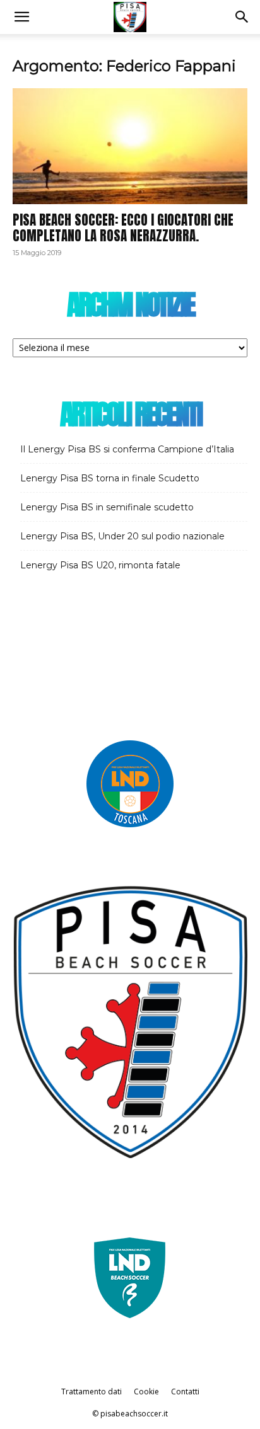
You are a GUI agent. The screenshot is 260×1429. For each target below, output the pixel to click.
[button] (21, 17)
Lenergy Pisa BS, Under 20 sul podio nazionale (122, 536)
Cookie (146, 1391)
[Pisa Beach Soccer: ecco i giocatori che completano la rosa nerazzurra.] (130, 146)
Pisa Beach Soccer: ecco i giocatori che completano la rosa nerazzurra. (123, 228)
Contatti (185, 1391)
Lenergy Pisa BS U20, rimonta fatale (100, 565)
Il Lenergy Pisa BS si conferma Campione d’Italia (127, 449)
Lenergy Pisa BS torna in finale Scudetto (109, 478)
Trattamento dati (91, 1391)
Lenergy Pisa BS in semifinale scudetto (107, 507)
